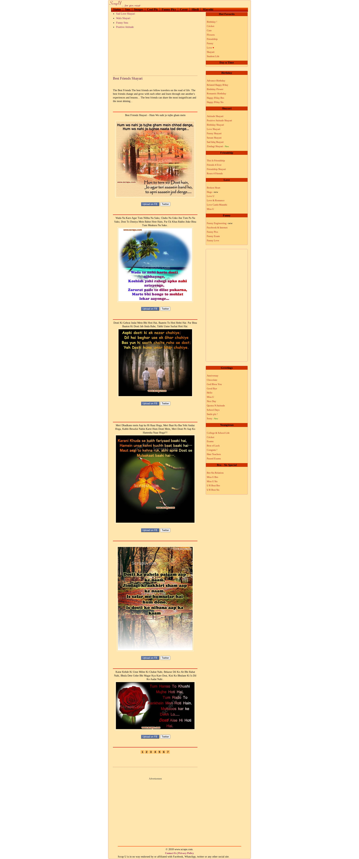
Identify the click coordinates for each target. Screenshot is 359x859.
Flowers (211, 34)
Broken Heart (213, 187)
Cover (184, 9)
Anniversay (212, 375)
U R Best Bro (213, 485)
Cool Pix (152, 9)
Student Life (213, 56)
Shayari (210, 52)
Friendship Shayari (216, 169)
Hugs (212, 192)
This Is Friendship (216, 160)
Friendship (212, 39)
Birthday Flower (215, 89)
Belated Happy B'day (217, 84)
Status (117, 9)
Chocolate (212, 379)
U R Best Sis (213, 489)
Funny (210, 43)
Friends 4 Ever (214, 164)
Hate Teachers (214, 454)
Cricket (210, 26)
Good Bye (212, 388)
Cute (209, 30)
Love (210, 47)
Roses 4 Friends (215, 173)
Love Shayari (213, 129)
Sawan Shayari (214, 137)
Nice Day (211, 401)
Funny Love (213, 240)
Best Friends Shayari (127, 78)
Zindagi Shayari (218, 146)
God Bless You (214, 384)
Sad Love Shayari (125, 13)
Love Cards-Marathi (217, 204)
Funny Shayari (214, 133)
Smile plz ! (212, 414)
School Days (213, 409)
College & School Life (218, 432)
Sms (127, 9)
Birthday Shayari (215, 124)
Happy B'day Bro (215, 97)
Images (138, 9)
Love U (210, 196)
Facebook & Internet (217, 227)
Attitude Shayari (215, 116)
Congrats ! (212, 449)
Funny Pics (169, 9)
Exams (210, 441)
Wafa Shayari (123, 18)
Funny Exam (213, 236)
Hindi (195, 9)
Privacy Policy (186, 853)
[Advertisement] (155, 51)
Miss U (210, 209)
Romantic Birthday (216, 93)
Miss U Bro (212, 477)
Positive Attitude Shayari (219, 120)
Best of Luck (213, 445)
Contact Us (171, 853)
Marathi (208, 9)
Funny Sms (122, 22)
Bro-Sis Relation (215, 472)
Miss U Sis (212, 481)
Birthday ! (212, 21)
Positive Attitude (125, 27)
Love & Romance (216, 200)
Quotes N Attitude (216, 405)
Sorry (212, 418)
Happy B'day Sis (215, 102)
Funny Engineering (219, 223)
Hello (209, 392)
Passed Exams (214, 458)
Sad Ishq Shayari (215, 142)
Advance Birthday (216, 80)
